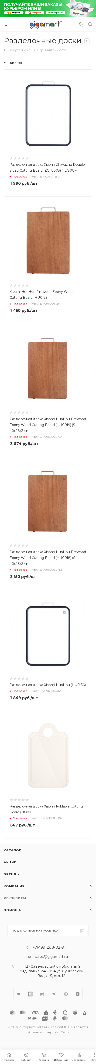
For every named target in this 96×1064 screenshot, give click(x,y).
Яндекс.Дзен (78, 994)
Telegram (54, 994)
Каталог (12, 850)
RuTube (42, 994)
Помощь (12, 910)
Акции (10, 862)
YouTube (66, 994)
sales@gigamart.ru (51, 956)
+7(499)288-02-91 (49, 947)
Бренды (12, 874)
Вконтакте (18, 994)
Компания (14, 886)
